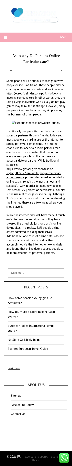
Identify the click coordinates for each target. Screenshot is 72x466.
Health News (14, 368)
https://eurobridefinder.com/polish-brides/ (32, 93)
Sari (54, 70)
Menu (64, 37)
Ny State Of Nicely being (24, 339)
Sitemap (16, 395)
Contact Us (18, 413)
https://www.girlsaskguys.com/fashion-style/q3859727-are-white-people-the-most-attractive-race (33, 173)
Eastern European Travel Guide (28, 348)
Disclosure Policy (22, 404)
